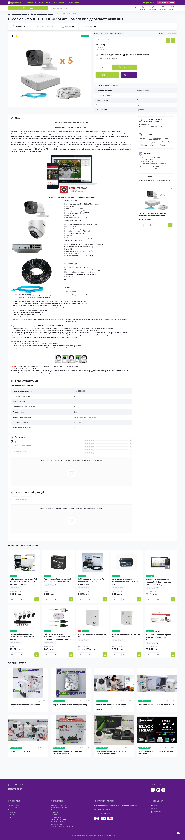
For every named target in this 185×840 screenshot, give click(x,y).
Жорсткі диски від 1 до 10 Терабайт (24, 368)
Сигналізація (55, 814)
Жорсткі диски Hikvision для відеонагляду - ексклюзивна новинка (70, 706)
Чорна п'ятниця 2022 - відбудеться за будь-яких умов (155, 752)
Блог (77, 2)
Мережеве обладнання (58, 819)
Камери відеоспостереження (60, 807)
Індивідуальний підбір (166, 2)
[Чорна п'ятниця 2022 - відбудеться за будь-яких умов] (157, 730)
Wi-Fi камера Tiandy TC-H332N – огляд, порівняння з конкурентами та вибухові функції (112, 707)
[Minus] (98, 67)
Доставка (149, 135)
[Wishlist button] (168, 40)
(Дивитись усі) (114, 85)
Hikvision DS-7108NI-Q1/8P (21, 303)
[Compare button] (173, 40)
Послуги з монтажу (58, 2)
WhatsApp (157, 811)
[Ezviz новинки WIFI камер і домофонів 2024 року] (157, 683)
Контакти (30, 2)
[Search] (135, 8)
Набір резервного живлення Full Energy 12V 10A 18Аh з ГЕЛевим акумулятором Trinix (23, 581)
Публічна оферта (13, 805)
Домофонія (54, 812)
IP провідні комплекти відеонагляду (43, 14)
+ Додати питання (21, 499)
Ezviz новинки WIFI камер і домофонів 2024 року (156, 706)
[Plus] (107, 67)
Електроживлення (57, 824)
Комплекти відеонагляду (20, 14)
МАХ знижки (39, 2)
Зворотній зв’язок (14, 807)
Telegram (157, 805)
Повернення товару (14, 810)
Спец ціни (70, 2)
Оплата (147, 154)
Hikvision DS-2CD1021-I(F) (72, 200)
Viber (155, 808)
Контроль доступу (57, 817)
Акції (48, 2)
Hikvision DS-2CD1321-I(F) (72, 220)
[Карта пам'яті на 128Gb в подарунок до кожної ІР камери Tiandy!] (114, 730)
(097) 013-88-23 (15, 789)
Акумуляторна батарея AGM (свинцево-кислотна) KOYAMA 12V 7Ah (125, 581)
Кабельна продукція (58, 822)
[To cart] (170, 225)
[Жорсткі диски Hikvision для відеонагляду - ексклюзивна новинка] (71, 683)
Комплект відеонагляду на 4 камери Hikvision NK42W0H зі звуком (22, 636)
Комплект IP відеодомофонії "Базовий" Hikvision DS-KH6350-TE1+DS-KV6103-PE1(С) (159, 582)
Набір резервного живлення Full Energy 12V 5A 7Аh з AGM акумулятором (91, 581)
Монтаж (148, 177)
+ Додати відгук (20, 451)
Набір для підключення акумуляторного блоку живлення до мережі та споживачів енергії (57, 636)
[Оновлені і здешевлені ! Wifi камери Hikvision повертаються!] (28, 683)
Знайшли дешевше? (102, 40)
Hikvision (121, 33)
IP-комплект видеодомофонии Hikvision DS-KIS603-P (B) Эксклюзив (158, 637)
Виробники (12, 814)
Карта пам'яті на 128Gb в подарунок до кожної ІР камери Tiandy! (111, 752)
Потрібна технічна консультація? (153, 120)
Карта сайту (12, 812)
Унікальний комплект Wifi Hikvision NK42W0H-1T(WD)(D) (67, 752)
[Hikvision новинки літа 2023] (28, 730)
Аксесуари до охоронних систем (62, 826)
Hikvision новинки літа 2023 (21, 751)
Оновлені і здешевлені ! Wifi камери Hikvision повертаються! (25, 706)
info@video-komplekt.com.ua (105, 809)
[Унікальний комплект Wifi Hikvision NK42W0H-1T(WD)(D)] (71, 730)
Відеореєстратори (57, 810)
